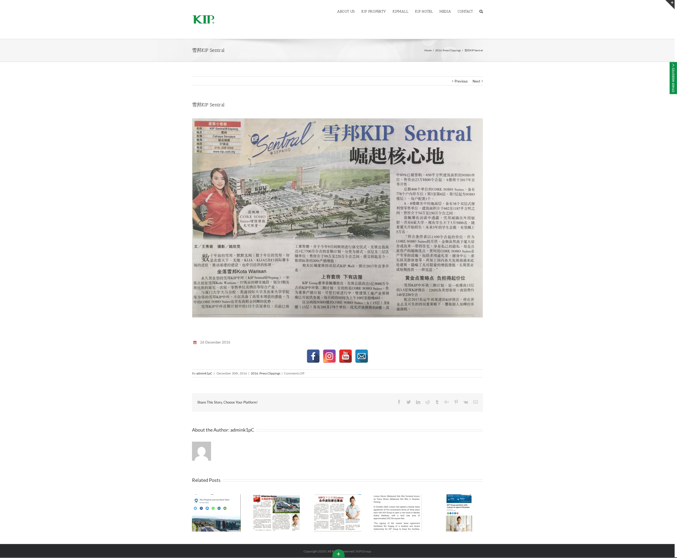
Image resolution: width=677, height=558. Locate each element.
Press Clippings (269, 373)
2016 (254, 373)
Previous (461, 81)
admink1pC (204, 373)
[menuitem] (349, 11)
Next (476, 81)
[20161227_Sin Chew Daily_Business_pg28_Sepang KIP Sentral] (337, 218)
